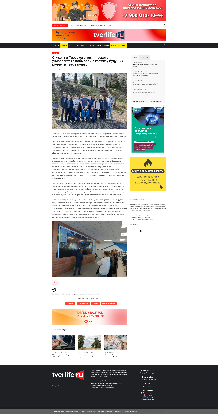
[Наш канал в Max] (164, 25)
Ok (164, 411)
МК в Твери (150, 397)
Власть (106, 45)
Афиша (64, 45)
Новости (56, 45)
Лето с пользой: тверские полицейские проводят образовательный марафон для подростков (146, 84)
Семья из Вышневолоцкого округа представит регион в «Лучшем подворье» (145, 74)
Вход (110, 25)
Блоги (99, 45)
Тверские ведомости (149, 393)
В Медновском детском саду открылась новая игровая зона (145, 65)
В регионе (91, 45)
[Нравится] (54, 282)
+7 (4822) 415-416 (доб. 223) (97, 25)
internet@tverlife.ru (81, 25)
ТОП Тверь (149, 395)
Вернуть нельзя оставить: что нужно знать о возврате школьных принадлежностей (144, 93)
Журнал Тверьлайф (118, 45)
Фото (71, 45)
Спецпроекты (80, 45)
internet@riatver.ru (148, 386)
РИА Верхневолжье (148, 399)
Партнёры (55, 53)
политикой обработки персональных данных (150, 411)
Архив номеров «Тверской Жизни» (139, 199)
